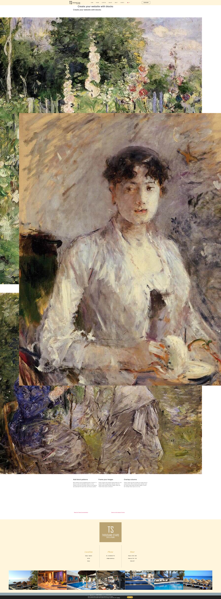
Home (92, 2)
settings (118, 597)
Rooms (97, 2)
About (116, 2)
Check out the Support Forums (118, 512)
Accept (130, 597)
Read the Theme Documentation (81, 512)
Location (104, 2)
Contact (122, 2)
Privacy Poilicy (108, 594)
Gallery (110, 2)
